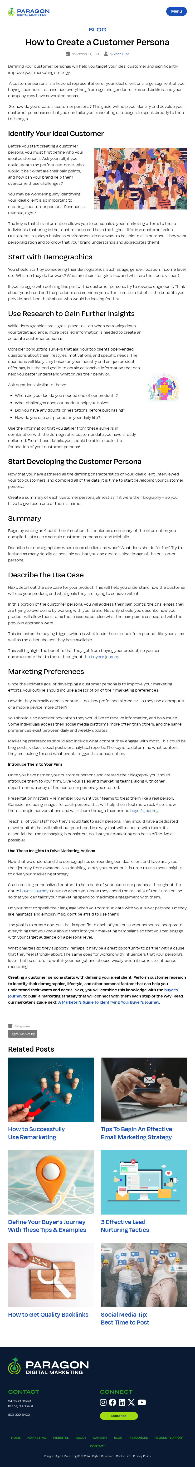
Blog (98, 29)
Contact (23, 1392)
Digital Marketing (22, 1033)
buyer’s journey (144, 811)
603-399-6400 (19, 1414)
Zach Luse (121, 54)
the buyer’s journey (101, 657)
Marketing (36, 1437)
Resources (138, 1437)
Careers (100, 1437)
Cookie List (123, 1456)
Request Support (169, 1437)
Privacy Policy (142, 1456)
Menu (176, 11)
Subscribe (119, 1415)
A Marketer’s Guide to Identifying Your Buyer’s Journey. (109, 1002)
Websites (61, 1437)
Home (16, 1437)
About (81, 1437)
